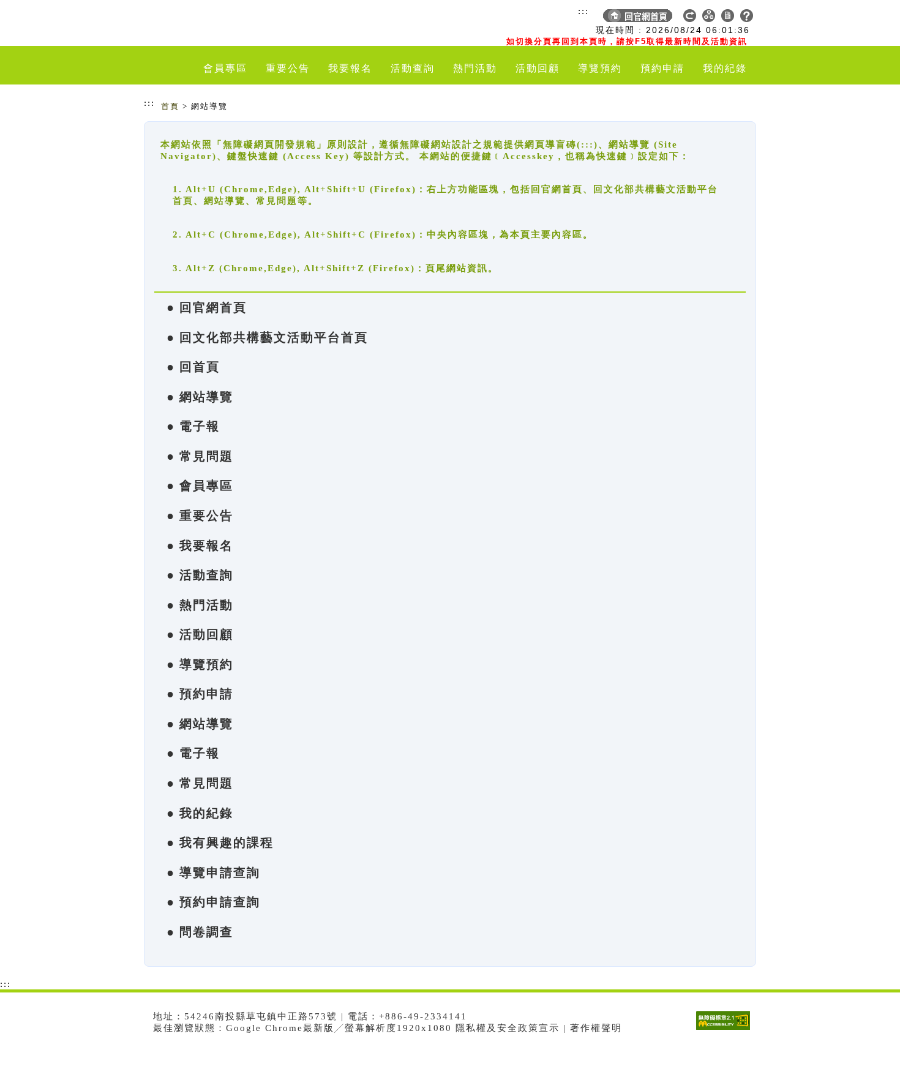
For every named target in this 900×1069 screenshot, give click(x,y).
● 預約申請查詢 (213, 902)
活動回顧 (538, 68)
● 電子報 (193, 426)
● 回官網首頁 (207, 307)
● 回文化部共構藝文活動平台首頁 (267, 337)
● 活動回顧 (200, 634)
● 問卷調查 (200, 932)
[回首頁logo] (214, 23)
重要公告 (288, 68)
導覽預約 (600, 68)
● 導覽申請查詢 (213, 872)
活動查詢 (413, 68)
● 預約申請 (200, 693)
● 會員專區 (200, 485)
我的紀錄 (725, 68)
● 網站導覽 (200, 396)
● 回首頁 (193, 366)
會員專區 (225, 68)
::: (583, 11)
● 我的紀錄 (200, 813)
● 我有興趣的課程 (220, 842)
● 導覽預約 (200, 664)
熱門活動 (475, 68)
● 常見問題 (200, 456)
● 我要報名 (200, 545)
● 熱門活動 (200, 605)
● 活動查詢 (200, 575)
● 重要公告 (200, 515)
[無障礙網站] (726, 1029)
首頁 (170, 106)
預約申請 (662, 68)
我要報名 (350, 68)
